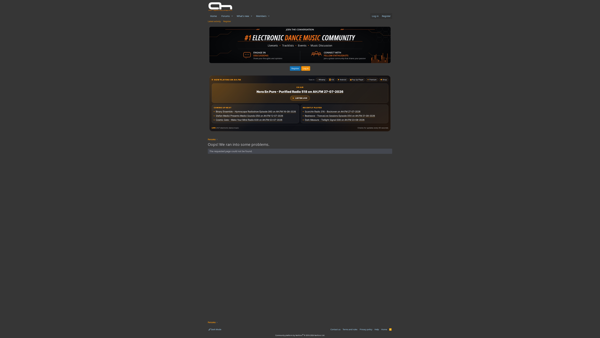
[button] (232, 16)
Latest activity (214, 21)
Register (227, 21)
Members (261, 16)
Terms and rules (350, 329)
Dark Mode (215, 329)
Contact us (335, 329)
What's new (243, 16)
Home (213, 16)
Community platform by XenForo (300, 335)
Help (377, 329)
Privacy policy (366, 329)
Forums (225, 16)
